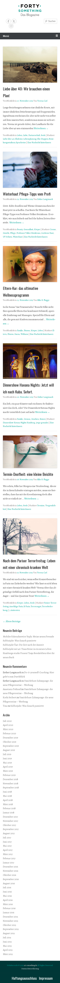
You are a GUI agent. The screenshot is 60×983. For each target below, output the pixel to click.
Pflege (13, 233)
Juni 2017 (7, 841)
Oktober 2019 (9, 742)
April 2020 (8, 725)
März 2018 (8, 804)
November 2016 (10, 871)
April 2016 (8, 900)
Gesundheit (28, 229)
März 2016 (8, 904)
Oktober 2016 (9, 875)
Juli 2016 (7, 887)
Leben (19, 135)
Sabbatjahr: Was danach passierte (19, 640)
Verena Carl (42, 101)
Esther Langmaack (45, 199)
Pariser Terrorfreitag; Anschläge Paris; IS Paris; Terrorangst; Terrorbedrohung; (30, 606)
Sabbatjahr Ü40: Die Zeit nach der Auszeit (23, 644)
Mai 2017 (7, 845)
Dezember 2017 (10, 816)
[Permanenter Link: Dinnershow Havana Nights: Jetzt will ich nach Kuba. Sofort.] (30, 361)
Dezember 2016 (10, 866)
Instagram (11, 26)
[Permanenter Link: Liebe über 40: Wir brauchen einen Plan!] (30, 65)
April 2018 (8, 800)
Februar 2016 (9, 908)
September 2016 (11, 879)
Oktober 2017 (9, 825)
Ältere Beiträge (12, 621)
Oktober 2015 (9, 925)
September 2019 (11, 746)
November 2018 (10, 783)
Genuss (27, 419)
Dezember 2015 (10, 916)
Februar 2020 (9, 733)
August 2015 (9, 933)
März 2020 (8, 729)
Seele (43, 135)
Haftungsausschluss (24, 978)
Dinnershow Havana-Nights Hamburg (19, 422)
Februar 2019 (9, 775)
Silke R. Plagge (43, 300)
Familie (20, 330)
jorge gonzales (42, 422)
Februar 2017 (9, 858)
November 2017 (10, 821)
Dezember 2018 (10, 779)
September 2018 (11, 787)
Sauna (17, 334)
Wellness (24, 334)
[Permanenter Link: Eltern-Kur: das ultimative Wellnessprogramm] (30, 264)
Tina (5, 705)
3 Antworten (14, 610)
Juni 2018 (7, 791)
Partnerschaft (34, 135)
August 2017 (9, 833)
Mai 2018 (7, 796)
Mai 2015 (7, 946)
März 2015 (8, 954)
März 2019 (8, 771)
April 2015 (8, 950)
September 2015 (11, 929)
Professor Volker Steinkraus (28, 233)
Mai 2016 (7, 896)
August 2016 (9, 883)
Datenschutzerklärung (30, 968)
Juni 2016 (7, 891)
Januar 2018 (8, 812)
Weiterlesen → (41, 128)
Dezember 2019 (10, 737)
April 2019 (8, 766)
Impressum (46, 978)
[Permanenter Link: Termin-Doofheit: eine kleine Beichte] (30, 451)
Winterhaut (17, 236)
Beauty (20, 229)
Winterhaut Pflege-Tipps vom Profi (27, 194)
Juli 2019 (7, 754)
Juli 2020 (7, 721)
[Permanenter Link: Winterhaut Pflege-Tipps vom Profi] (30, 170)
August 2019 (9, 750)
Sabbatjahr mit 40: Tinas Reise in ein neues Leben (27, 649)
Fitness (27, 330)
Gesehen (35, 419)
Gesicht (6, 233)
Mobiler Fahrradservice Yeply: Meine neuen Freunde (28, 636)
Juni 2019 (7, 758)
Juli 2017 (7, 837)
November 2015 (10, 921)
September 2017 (11, 829)
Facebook (8, 21)
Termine (40, 505)
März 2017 (8, 854)
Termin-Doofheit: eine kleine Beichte (28, 474)
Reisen (42, 419)
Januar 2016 (8, 912)
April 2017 (8, 850)
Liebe (25, 135)
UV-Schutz (7, 236)
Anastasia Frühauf (12, 689)
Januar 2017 (8, 862)
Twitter (14, 21)
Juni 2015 (7, 941)
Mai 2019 (7, 762)
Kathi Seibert (9, 697)
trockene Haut (47, 233)
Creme (53, 229)
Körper (37, 229)
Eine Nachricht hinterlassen (39, 142)
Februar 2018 (9, 808)
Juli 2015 (7, 937)
